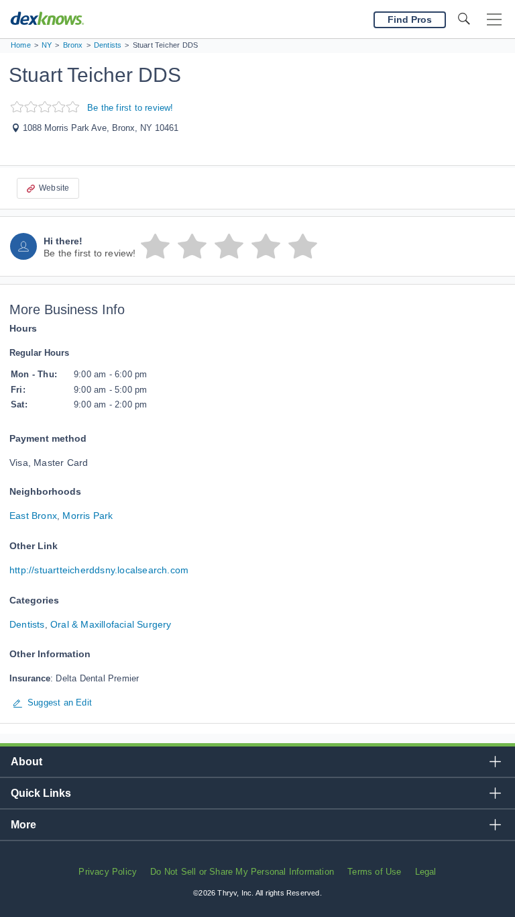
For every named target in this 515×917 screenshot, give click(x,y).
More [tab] (23, 824)
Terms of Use (374, 872)
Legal (426, 872)
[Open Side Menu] (494, 19)
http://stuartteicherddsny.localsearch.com (98, 570)
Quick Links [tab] (41, 793)
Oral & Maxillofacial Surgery (111, 624)
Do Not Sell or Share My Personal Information (242, 872)
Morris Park (87, 515)
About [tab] (26, 761)
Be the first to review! (130, 108)
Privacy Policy (107, 872)
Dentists (27, 624)
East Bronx (33, 515)
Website (54, 188)
